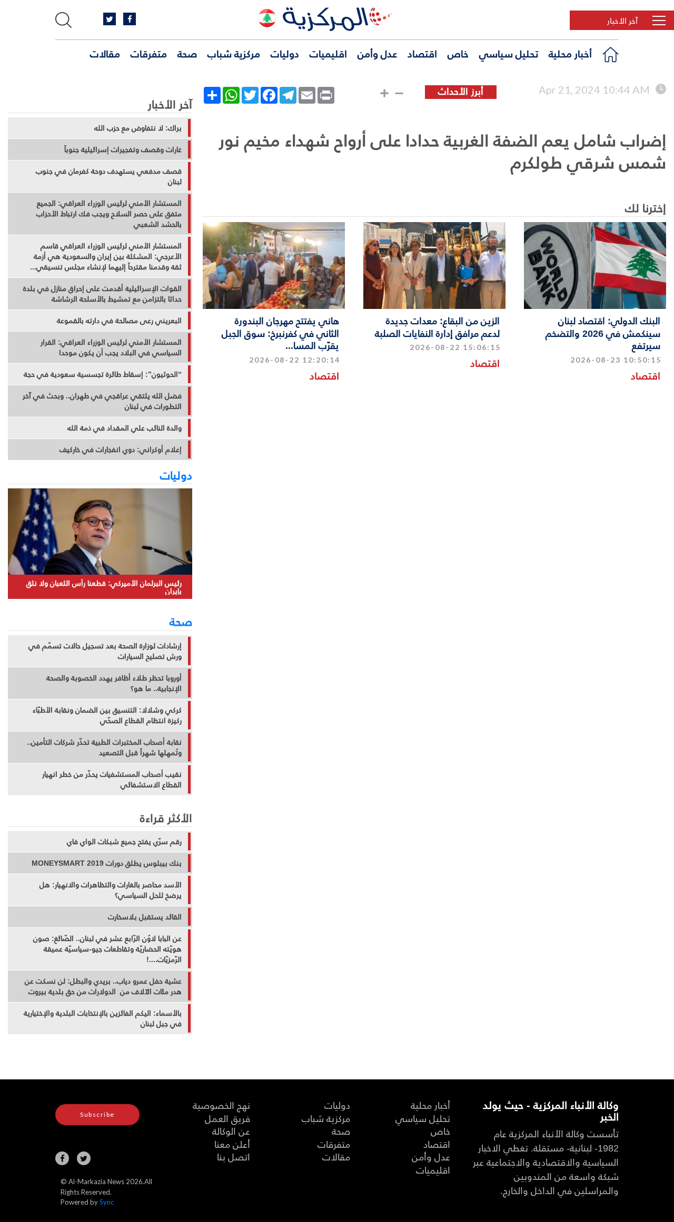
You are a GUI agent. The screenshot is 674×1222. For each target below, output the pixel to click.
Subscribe (97, 1114)
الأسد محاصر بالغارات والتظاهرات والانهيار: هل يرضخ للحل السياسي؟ (110, 889)
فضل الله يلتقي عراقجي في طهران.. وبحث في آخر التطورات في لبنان (102, 401)
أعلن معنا (232, 1144)
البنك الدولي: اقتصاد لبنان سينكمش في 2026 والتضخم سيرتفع (603, 332)
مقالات (105, 53)
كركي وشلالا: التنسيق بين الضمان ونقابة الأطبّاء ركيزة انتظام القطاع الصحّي (107, 715)
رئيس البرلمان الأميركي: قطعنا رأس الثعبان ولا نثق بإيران (104, 587)
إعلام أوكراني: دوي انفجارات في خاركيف (121, 449)
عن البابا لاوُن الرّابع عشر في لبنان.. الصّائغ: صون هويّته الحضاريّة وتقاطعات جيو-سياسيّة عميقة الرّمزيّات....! (107, 949)
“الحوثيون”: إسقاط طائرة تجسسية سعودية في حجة (103, 374)
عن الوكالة (231, 1130)
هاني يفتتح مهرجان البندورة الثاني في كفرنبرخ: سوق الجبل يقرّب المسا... (280, 332)
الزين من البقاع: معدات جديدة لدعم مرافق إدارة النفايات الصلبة (437, 326)
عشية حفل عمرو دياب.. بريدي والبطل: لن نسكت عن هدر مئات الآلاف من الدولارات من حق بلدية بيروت (103, 986)
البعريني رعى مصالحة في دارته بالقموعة (119, 320)
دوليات (285, 53)
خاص (458, 53)
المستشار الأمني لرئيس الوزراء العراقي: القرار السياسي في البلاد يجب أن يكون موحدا (111, 347)
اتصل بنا (233, 1156)
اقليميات (328, 53)
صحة (187, 53)
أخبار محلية (570, 53)
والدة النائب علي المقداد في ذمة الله (124, 428)
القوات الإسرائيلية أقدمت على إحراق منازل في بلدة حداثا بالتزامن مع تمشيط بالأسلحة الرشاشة (102, 293)
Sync (107, 1202)
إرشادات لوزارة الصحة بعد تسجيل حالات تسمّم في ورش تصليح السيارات (105, 651)
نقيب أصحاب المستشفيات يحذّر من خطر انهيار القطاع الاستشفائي (112, 779)
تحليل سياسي (508, 53)
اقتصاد (422, 53)
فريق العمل (227, 1118)
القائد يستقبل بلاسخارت (145, 917)
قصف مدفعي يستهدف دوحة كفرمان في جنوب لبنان (109, 176)
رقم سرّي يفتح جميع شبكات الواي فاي (124, 841)
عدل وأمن (377, 53)
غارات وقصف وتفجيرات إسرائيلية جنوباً (123, 149)
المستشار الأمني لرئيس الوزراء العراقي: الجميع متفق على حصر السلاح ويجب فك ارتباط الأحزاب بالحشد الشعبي (109, 213)
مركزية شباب (233, 53)
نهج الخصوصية (221, 1105)
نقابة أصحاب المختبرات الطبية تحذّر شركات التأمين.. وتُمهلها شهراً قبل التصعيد (104, 747)
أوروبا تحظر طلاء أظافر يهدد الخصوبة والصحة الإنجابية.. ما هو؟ (114, 683)
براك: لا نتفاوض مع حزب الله (138, 128)
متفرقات (149, 53)
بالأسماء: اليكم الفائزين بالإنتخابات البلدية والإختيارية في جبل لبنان (103, 1018)
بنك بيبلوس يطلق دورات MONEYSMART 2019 (107, 863)
